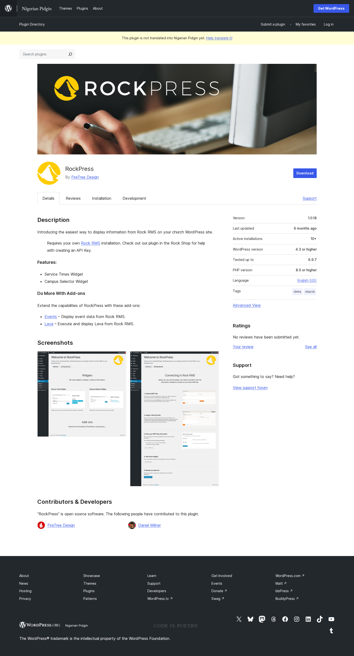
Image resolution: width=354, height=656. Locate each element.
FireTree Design (85, 177)
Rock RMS (90, 243)
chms (297, 291)
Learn (151, 576)
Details (48, 198)
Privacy (25, 598)
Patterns (90, 598)
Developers (156, 591)
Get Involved (221, 576)
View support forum (250, 387)
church (310, 291)
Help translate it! (219, 38)
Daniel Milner (149, 525)
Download (305, 173)
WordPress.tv (160, 598)
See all (311, 346)
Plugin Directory (32, 24)
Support (310, 198)
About (24, 576)
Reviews (73, 198)
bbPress (284, 591)
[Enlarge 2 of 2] (212, 357)
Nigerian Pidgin (76, 625)
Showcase (91, 576)
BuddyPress (287, 598)
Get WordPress (331, 8)
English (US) (307, 280)
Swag (217, 598)
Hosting (25, 591)
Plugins (89, 591)
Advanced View (247, 305)
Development (134, 198)
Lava (49, 323)
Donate (219, 591)
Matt (281, 583)
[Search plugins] (70, 54)
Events (51, 316)
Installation (101, 198)
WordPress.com (290, 576)
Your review (243, 346)
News (23, 583)
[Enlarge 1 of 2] (119, 357)
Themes (89, 583)
